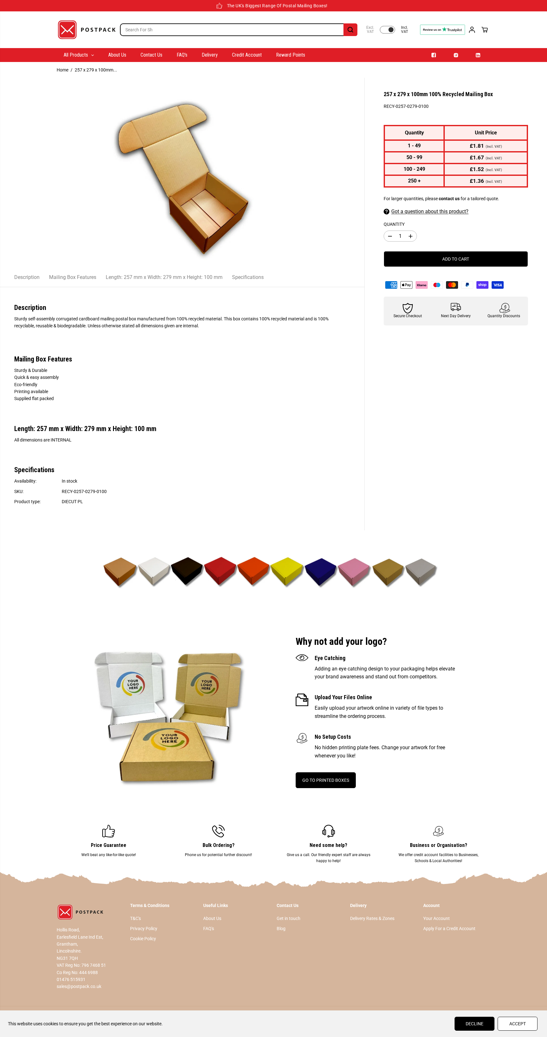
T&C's (135, 918)
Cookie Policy (143, 938)
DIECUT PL (72, 501)
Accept (517, 1023)
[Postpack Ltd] (87, 30)
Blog (281, 928)
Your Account (436, 918)
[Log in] (472, 29)
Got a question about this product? (429, 211)
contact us (449, 198)
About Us (212, 918)
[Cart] (484, 29)
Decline (474, 1023)
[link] (90, 912)
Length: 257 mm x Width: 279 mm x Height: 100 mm (164, 277)
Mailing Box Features (72, 277)
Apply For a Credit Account (449, 928)
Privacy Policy (143, 928)
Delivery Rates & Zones (372, 918)
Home (62, 69)
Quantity (394, 224)
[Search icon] (350, 29)
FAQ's (208, 928)
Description (27, 277)
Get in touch (288, 918)
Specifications (248, 277)
